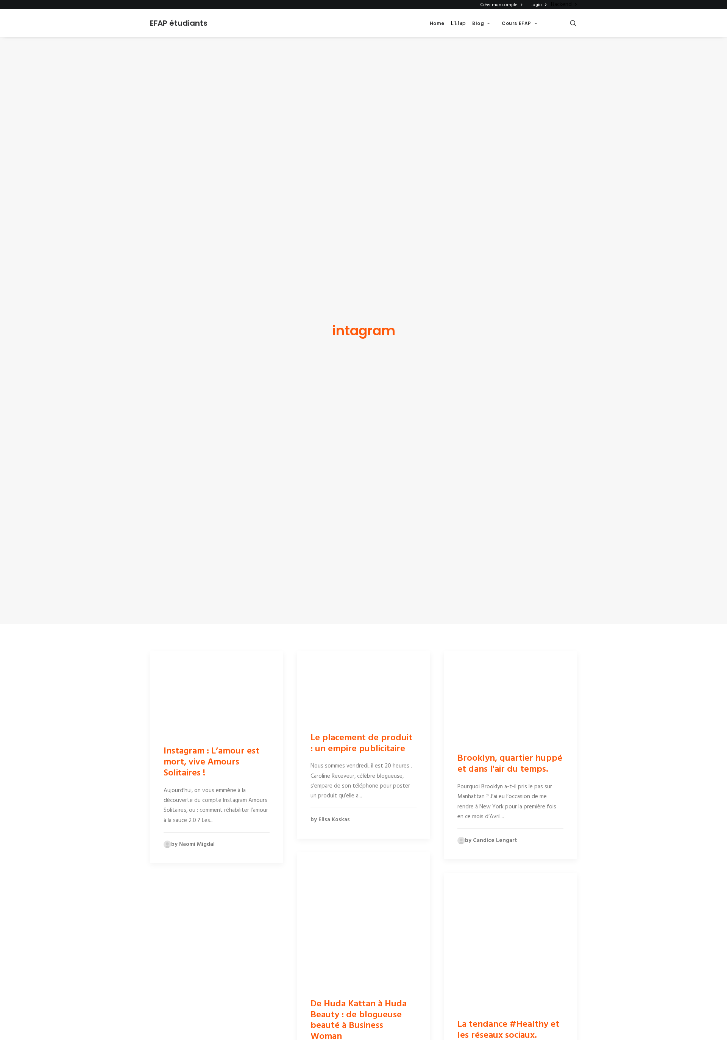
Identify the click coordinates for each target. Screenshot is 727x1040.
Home (437, 23)
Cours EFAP (516, 23)
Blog (478, 23)
